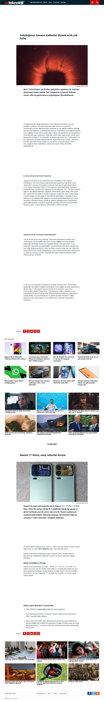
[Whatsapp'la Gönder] (35, 331)
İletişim (55, 693)
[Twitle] (28, 331)
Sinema (63, 2)
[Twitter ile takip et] (93, 693)
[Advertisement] (52, 18)
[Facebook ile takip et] (89, 693)
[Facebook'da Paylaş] (24, 331)
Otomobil (56, 2)
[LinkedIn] (31, 331)
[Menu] (92, 2)
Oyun (50, 2)
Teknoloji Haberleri (36, 2)
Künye (49, 693)
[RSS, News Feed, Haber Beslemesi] (97, 693)
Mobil (45, 2)
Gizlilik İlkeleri (62, 693)
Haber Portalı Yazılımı (12, 698)
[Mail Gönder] (38, 331)
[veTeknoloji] (14, 2)
